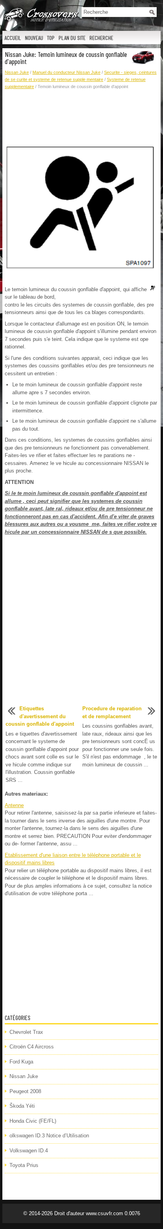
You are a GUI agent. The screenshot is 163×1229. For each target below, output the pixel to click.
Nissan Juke (17, 72)
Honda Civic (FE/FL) (32, 1121)
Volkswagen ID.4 (28, 1151)
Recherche (101, 37)
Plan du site (72, 37)
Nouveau (34, 37)
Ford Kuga (21, 1062)
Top (51, 37)
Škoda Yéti (22, 1106)
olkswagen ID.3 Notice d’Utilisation (49, 1136)
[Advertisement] (81, 117)
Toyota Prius (23, 1165)
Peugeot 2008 (25, 1091)
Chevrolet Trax (26, 1032)
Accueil (12, 37)
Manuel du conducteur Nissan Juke (66, 72)
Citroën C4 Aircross (31, 1047)
